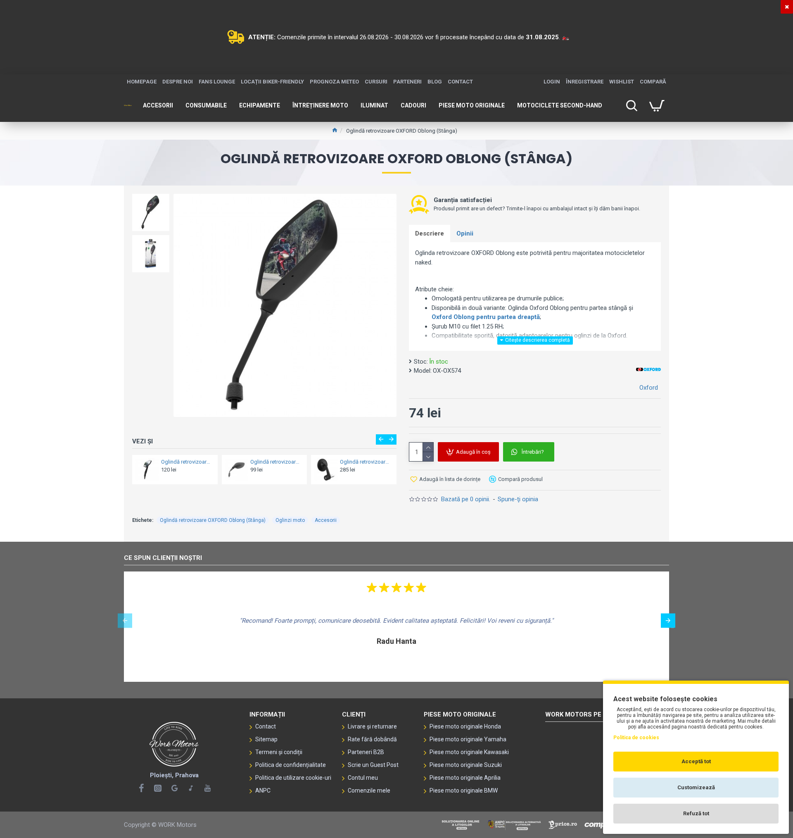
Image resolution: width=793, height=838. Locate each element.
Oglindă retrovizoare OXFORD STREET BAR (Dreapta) (325, 462)
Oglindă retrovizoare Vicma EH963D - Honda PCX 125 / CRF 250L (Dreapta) (235, 462)
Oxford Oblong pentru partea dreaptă (486, 317)
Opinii (464, 233)
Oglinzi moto (290, 520)
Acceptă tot (696, 761)
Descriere (429, 233)
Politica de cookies (636, 737)
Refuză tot (696, 813)
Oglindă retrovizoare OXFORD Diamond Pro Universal (146, 462)
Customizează (696, 787)
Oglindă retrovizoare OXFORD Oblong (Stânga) (213, 520)
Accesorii (326, 520)
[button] (381, 439)
